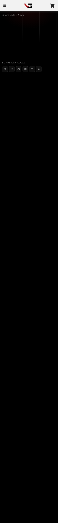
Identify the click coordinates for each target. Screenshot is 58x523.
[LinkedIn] (25, 69)
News (21, 15)
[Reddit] (18, 69)
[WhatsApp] (12, 69)
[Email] (32, 69)
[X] (5, 69)
